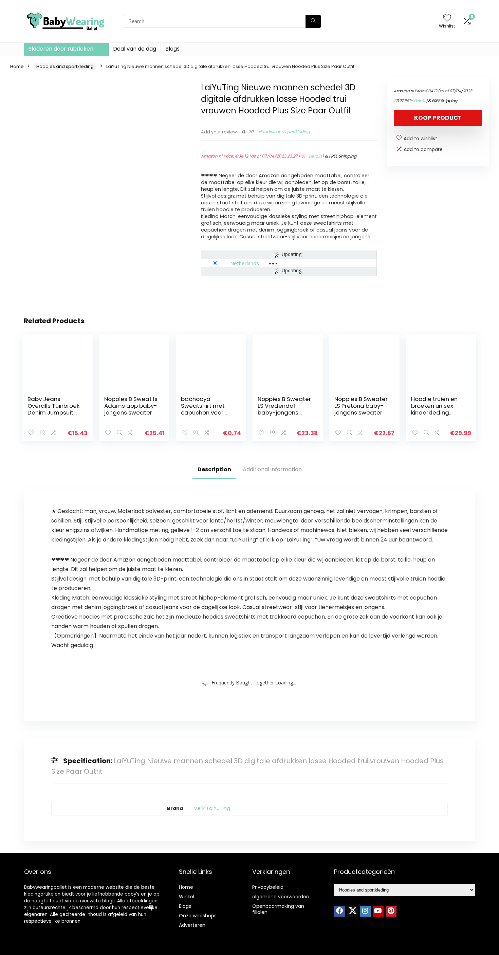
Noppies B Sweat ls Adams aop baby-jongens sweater (131, 406)
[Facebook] (339, 911)
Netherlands (244, 263)
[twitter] (352, 911)
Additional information (272, 469)
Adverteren (192, 925)
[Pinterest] (391, 911)
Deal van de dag (134, 49)
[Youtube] (378, 911)
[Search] (313, 21)
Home (17, 66)
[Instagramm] (365, 911)
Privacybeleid (267, 887)
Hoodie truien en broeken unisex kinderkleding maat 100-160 (434, 409)
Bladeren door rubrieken (60, 49)
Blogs (172, 49)
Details (315, 156)
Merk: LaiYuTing (211, 808)
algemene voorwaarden (280, 896)
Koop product (438, 118)
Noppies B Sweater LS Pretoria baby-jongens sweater (361, 406)
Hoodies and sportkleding (65, 66)
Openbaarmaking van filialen (278, 909)
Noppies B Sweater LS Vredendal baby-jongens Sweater (284, 409)
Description (214, 469)
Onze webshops (198, 915)
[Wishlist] (447, 18)
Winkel (186, 896)
